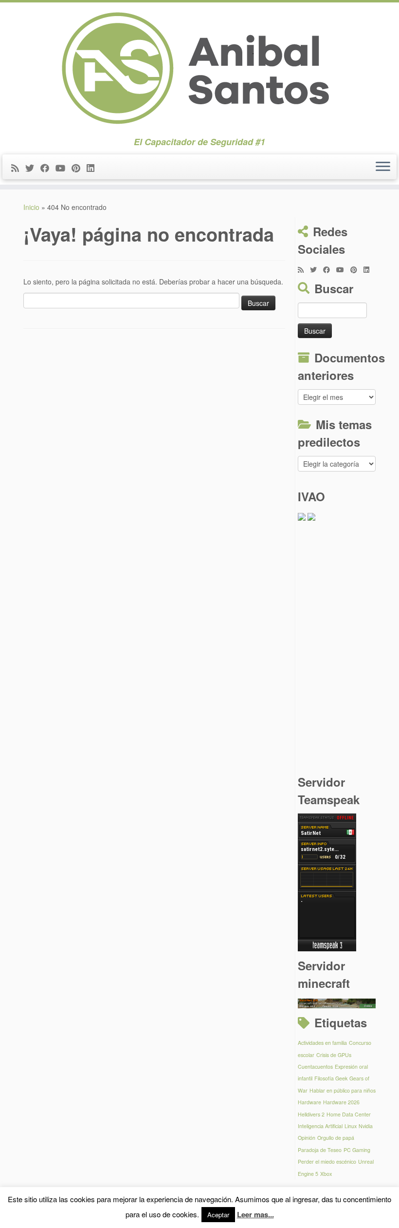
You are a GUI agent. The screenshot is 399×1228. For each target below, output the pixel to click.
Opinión (306, 1137)
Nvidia (366, 1126)
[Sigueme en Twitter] (32, 167)
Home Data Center (348, 1114)
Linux (351, 1126)
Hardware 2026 (341, 1102)
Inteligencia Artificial (320, 1126)
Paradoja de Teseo (320, 1149)
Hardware (309, 1102)
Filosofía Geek (330, 1078)
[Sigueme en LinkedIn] (94, 167)
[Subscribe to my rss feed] (18, 167)
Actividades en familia (322, 1042)
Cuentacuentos (315, 1066)
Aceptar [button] (218, 1214)
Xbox (326, 1173)
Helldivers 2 (311, 1114)
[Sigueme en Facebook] (47, 167)
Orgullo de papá (335, 1137)
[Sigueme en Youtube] (63, 167)
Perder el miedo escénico (327, 1161)
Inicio (31, 207)
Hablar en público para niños (342, 1090)
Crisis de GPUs (333, 1054)
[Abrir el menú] (383, 167)
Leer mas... (255, 1214)
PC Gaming (357, 1149)
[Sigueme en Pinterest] (79, 167)
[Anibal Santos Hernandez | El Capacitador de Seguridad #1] (199, 69)
